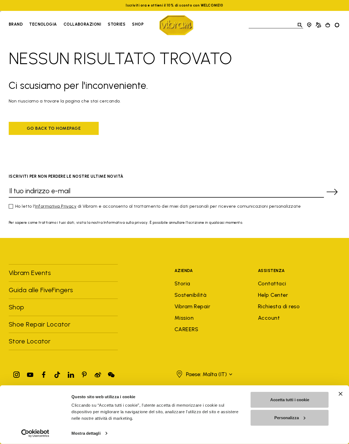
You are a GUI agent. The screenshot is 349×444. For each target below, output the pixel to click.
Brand (16, 24)
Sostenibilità (190, 295)
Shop (137, 24)
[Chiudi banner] (340, 394)
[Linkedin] (71, 373)
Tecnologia (43, 24)
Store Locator (29, 341)
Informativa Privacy (55, 206)
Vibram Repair (192, 306)
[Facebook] (43, 373)
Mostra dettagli (86, 433)
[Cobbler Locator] (318, 25)
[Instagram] (16, 373)
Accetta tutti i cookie (289, 399)
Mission (184, 318)
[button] (203, 374)
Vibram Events (30, 273)
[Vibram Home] (176, 25)
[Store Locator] (309, 25)
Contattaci (272, 283)
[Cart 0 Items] (327, 25)
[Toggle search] (300, 25)
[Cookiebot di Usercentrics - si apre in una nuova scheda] (35, 433)
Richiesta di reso (279, 306)
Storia (182, 283)
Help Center (273, 295)
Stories (116, 24)
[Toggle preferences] (337, 25)
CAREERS (186, 329)
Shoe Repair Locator (39, 324)
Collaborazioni (82, 24)
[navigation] (76, 25)
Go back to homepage (54, 128)
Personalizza (286, 417)
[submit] (332, 192)
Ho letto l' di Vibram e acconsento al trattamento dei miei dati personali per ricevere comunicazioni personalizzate (158, 206)
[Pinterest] (84, 373)
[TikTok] (57, 373)
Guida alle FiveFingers (42, 290)
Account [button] (269, 318)
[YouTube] (30, 373)
